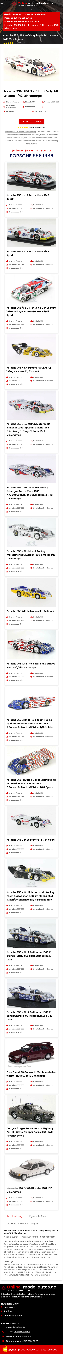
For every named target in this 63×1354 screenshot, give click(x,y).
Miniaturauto (14, 14)
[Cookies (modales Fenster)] (5, 1349)
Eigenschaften (37, 1216)
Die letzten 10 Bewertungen (22, 1223)
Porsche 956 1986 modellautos (20, 21)
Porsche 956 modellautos (18, 17)
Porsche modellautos (36, 14)
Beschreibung (14, 1216)
